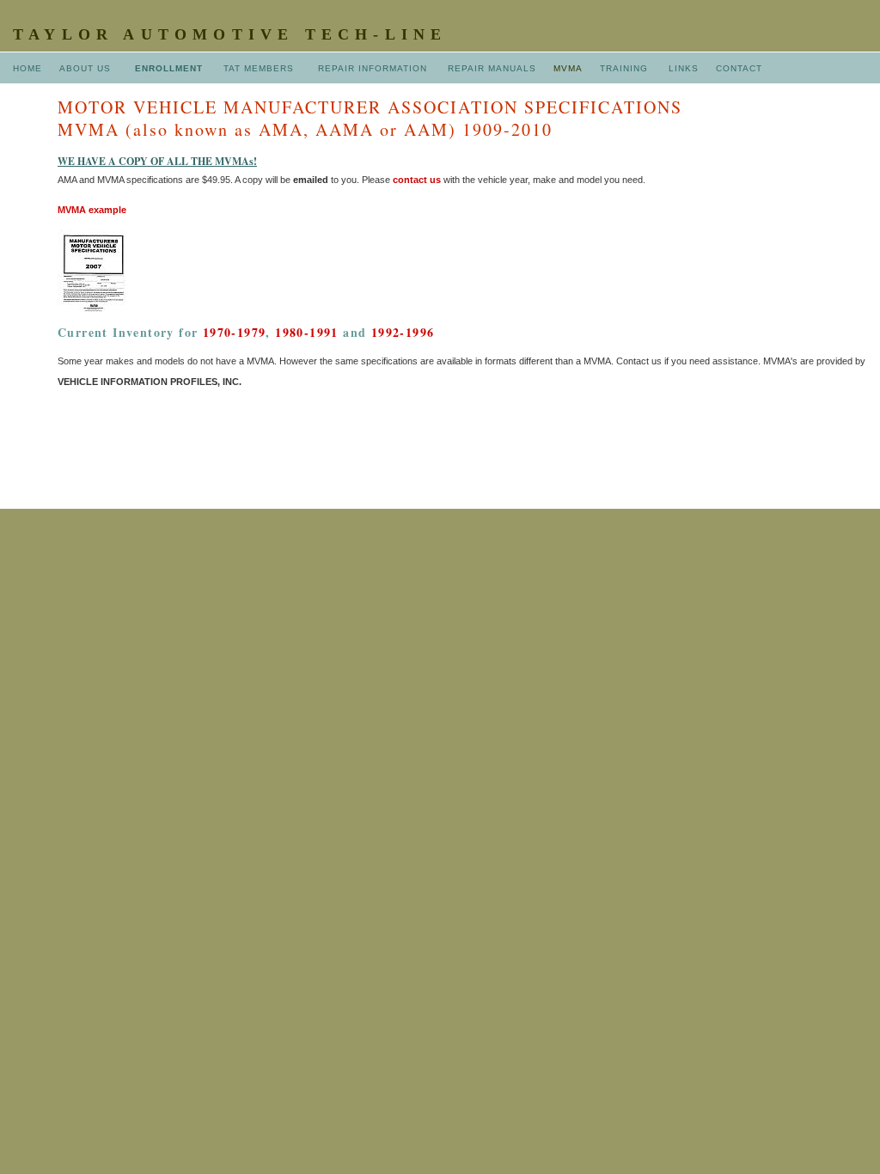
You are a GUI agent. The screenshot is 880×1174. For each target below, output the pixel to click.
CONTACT (739, 68)
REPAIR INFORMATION (374, 68)
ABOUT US (86, 68)
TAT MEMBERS (260, 68)
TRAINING (624, 68)
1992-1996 (403, 332)
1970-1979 (234, 332)
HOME (27, 68)
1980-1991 (307, 332)
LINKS (682, 68)
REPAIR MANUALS (492, 68)
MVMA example (92, 210)
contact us (417, 179)
